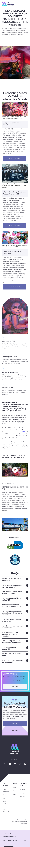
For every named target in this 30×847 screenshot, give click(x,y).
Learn (14, 787)
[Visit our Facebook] (5, 764)
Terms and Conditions (9, 836)
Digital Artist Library (5, 804)
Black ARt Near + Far (6, 810)
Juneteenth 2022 (20, 432)
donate (15, 686)
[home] (8, 4)
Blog (14, 794)
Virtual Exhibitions (6, 790)
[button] (26, 4)
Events (4, 798)
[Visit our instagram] (20, 764)
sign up (15, 724)
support (15, 730)
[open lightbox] (15, 470)
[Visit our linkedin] (15, 764)
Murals (5, 795)
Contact (22, 793)
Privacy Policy (7, 833)
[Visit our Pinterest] (25, 764)
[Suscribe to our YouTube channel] (10, 764)
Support (22, 789)
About (14, 790)
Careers (22, 796)
